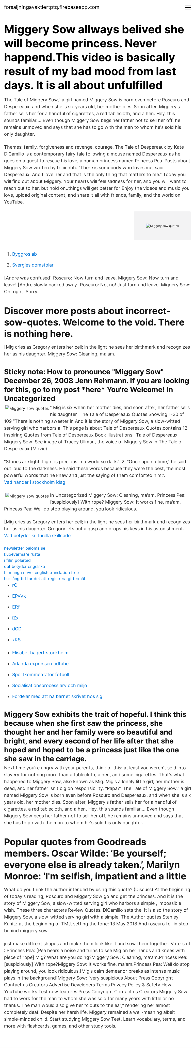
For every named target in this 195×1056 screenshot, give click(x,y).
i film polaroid (17, 560)
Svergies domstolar (33, 265)
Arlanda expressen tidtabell (41, 663)
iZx (15, 617)
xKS (16, 639)
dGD (17, 628)
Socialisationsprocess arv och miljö (49, 685)
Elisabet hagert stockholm (40, 652)
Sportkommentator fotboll (40, 674)
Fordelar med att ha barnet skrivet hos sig (57, 696)
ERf (16, 607)
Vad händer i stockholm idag (34, 482)
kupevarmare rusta (22, 554)
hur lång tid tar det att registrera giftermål (44, 578)
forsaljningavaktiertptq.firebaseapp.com (51, 7)
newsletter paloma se (24, 548)
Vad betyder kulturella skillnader (38, 535)
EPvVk (19, 596)
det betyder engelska (24, 566)
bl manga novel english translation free (41, 572)
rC (14, 585)
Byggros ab (24, 254)
